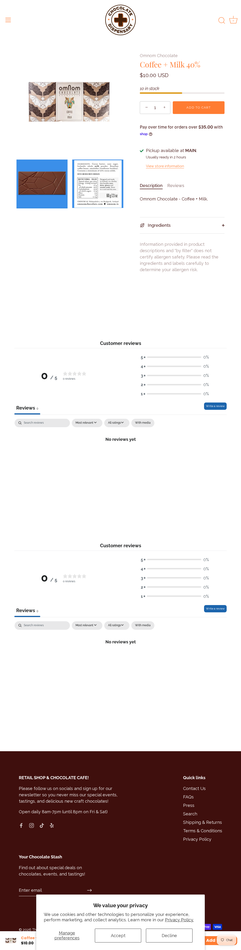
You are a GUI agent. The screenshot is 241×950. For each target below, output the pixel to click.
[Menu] (8, 20)
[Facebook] (21, 825)
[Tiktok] (42, 825)
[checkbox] (142, 423)
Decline (169, 935)
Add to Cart (198, 107)
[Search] (222, 21)
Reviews (175, 185)
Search (190, 813)
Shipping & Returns (202, 822)
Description (151, 185)
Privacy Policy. (179, 919)
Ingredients (159, 225)
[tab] (153, 185)
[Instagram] (31, 825)
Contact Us (194, 788)
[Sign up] (89, 890)
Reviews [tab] (27, 408)
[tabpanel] (120, 454)
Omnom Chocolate (159, 55)
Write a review (215, 406)
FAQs (188, 796)
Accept (118, 935)
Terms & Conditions (202, 830)
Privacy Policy (197, 839)
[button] (175, 357)
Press (188, 805)
